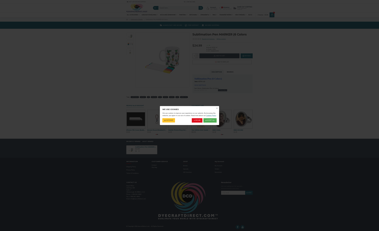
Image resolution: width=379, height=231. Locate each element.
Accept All (211, 120)
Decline (197, 120)
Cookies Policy (211, 115)
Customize (169, 120)
